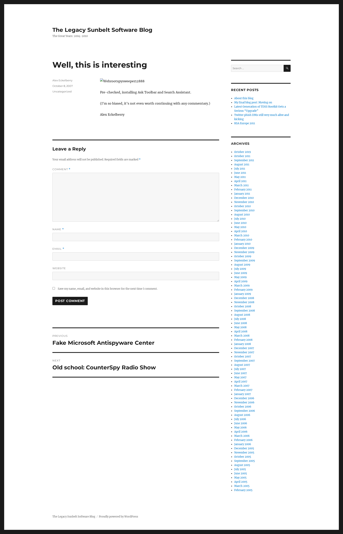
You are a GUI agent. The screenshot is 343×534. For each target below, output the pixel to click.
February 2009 (243, 289)
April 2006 (241, 431)
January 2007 (242, 394)
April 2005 (240, 482)
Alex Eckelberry (62, 80)
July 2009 (240, 269)
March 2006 (242, 436)
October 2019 (242, 152)
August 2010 (242, 214)
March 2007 (242, 385)
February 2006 (243, 440)
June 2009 (240, 273)
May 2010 (240, 227)
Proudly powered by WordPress (118, 516)
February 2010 (243, 239)
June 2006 (240, 423)
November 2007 (244, 352)
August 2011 (241, 164)
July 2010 (240, 218)
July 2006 (240, 419)
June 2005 (240, 473)
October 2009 (242, 256)
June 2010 (240, 223)
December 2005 (244, 448)
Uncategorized (62, 91)
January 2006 (242, 444)
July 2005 (240, 469)
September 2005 (244, 461)
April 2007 (240, 381)
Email (58, 248)
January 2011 (242, 193)
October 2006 (242, 406)
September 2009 (244, 260)
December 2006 (244, 398)
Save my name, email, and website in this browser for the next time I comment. (107, 288)
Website (59, 268)
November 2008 (244, 302)
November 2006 (244, 402)
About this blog (243, 98)
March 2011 (241, 185)
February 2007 (243, 390)
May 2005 (240, 477)
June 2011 (240, 173)
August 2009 (242, 264)
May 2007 (240, 377)
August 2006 (242, 415)
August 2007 (242, 365)
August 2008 (242, 315)
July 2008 (240, 319)
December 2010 (244, 198)
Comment (61, 169)
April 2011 (240, 181)
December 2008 (244, 298)
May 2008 (240, 327)
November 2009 (244, 252)
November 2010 (244, 202)
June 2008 (240, 323)
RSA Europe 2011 (244, 123)
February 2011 (243, 189)
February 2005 (243, 490)
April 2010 (240, 231)
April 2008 (240, 331)
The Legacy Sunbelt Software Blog (102, 29)
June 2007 (240, 373)
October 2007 (242, 356)
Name (58, 229)
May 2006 (240, 427)
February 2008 (243, 340)
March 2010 (241, 235)
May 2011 (240, 177)
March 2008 (242, 335)
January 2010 (242, 244)
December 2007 (244, 348)
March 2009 (242, 285)
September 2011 (244, 160)
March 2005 (242, 486)
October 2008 (242, 306)
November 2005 (244, 452)
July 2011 (239, 168)
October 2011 (242, 156)
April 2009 (241, 281)
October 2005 (242, 456)
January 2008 (242, 344)
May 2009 (240, 277)
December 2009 (244, 248)
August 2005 (242, 465)
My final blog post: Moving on (253, 102)
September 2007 (244, 360)
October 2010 (242, 206)
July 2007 (240, 369)
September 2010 (244, 210)
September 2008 (244, 310)
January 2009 (242, 294)
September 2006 (244, 411)
